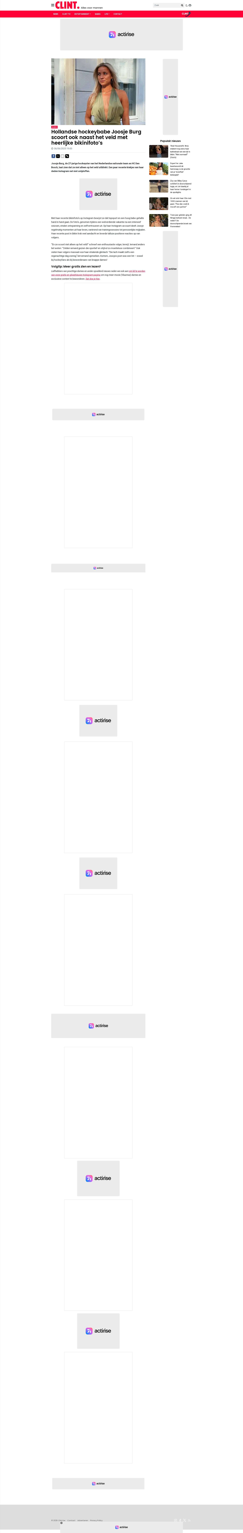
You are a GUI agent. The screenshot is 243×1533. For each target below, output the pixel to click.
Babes (97, 14)
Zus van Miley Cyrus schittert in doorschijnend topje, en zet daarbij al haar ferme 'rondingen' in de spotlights (180, 186)
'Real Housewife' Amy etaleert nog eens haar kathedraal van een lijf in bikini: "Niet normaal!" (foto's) (180, 152)
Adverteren (82, 1520)
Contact (118, 14)
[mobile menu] (52, 5)
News (55, 14)
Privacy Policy (96, 1520)
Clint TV (66, 14)
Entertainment (81, 14)
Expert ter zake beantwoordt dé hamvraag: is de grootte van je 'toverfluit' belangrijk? (180, 169)
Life (106, 14)
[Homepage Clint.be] (99, 5)
